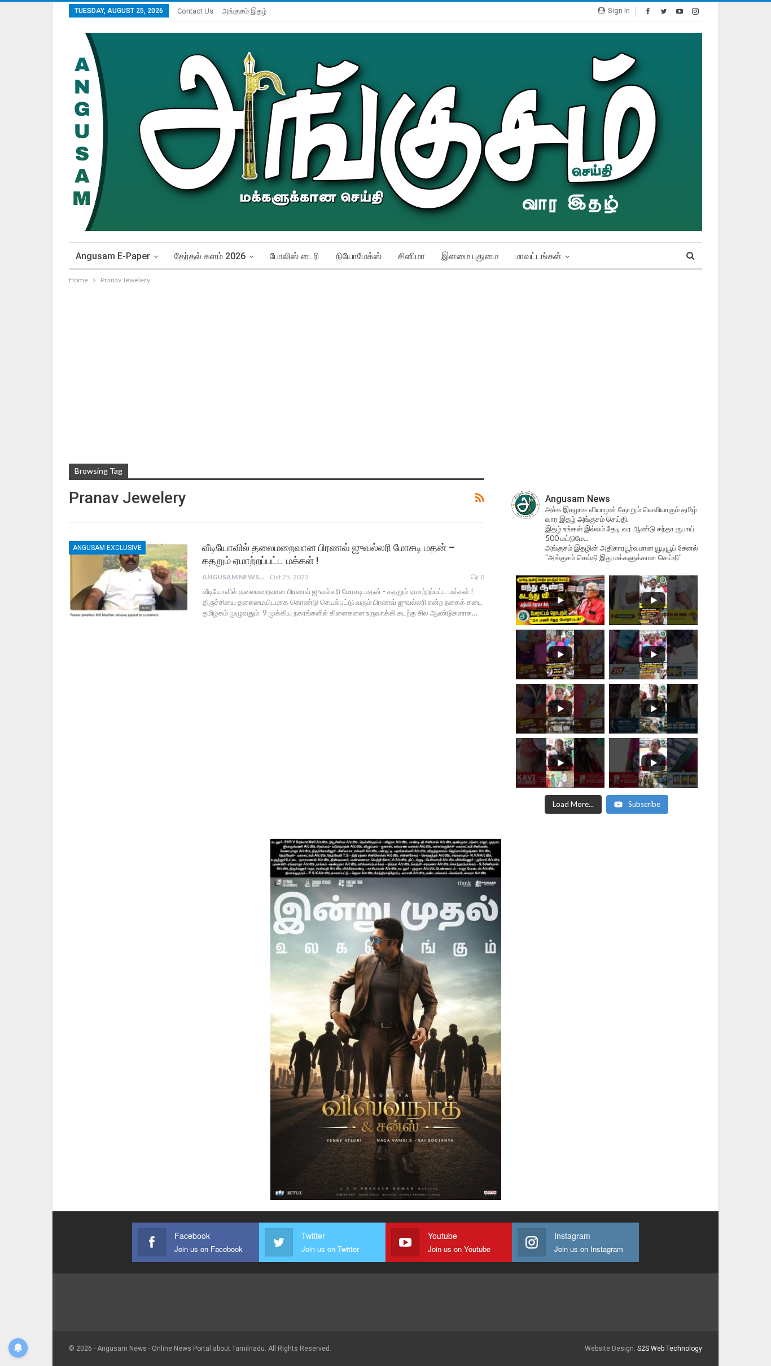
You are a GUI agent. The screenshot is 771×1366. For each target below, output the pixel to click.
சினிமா (411, 256)
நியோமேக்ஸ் (359, 256)
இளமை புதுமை (469, 256)
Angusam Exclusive (107, 548)
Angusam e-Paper (113, 256)
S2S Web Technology (669, 1348)
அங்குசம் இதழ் (244, 11)
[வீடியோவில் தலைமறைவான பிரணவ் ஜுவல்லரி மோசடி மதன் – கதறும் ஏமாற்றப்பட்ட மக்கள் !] (128, 579)
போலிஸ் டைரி (294, 256)
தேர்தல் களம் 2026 (210, 256)
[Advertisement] (385, 371)
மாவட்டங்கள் (538, 256)
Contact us (195, 11)
